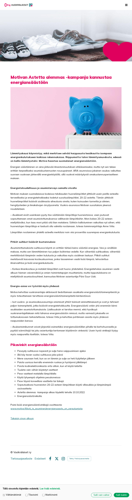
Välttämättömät (13, 495)
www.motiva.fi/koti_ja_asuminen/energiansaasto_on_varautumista (46, 408)
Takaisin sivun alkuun (22, 418)
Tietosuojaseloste (21, 458)
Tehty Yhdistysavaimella (79, 458)
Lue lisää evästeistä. (50, 488)
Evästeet (40, 458)
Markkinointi (51, 495)
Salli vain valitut (101, 495)
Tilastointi (33, 495)
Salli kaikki (121, 495)
